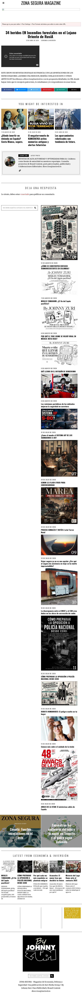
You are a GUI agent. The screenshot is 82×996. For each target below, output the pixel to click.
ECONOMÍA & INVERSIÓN (48, 40)
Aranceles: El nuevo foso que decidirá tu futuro (57, 878)
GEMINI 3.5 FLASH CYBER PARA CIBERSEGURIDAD (53, 483)
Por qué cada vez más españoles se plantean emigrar (40, 878)
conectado (24, 194)
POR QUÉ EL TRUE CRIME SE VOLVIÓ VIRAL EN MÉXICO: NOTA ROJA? (58, 337)
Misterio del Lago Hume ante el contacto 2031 (73, 878)
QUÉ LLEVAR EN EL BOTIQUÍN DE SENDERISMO (58, 371)
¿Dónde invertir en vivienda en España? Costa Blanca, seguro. (12, 138)
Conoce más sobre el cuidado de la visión (57, 746)
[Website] (19, 170)
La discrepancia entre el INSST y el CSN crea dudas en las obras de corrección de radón (59, 612)
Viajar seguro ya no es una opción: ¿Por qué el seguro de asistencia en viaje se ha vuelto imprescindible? (59, 564)
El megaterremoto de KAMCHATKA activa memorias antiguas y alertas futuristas (38, 140)
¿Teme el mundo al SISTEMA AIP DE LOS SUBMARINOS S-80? (56, 436)
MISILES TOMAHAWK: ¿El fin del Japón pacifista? (56, 302)
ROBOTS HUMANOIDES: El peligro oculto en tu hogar (59, 712)
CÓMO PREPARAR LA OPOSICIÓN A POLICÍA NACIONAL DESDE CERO (57, 677)
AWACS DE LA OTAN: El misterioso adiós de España (58, 808)
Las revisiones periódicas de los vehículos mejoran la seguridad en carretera (58, 405)
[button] (35, 207)
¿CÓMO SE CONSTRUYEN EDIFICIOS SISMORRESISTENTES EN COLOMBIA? (55, 267)
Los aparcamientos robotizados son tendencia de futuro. (65, 138)
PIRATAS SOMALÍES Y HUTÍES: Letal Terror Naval (57, 531)
